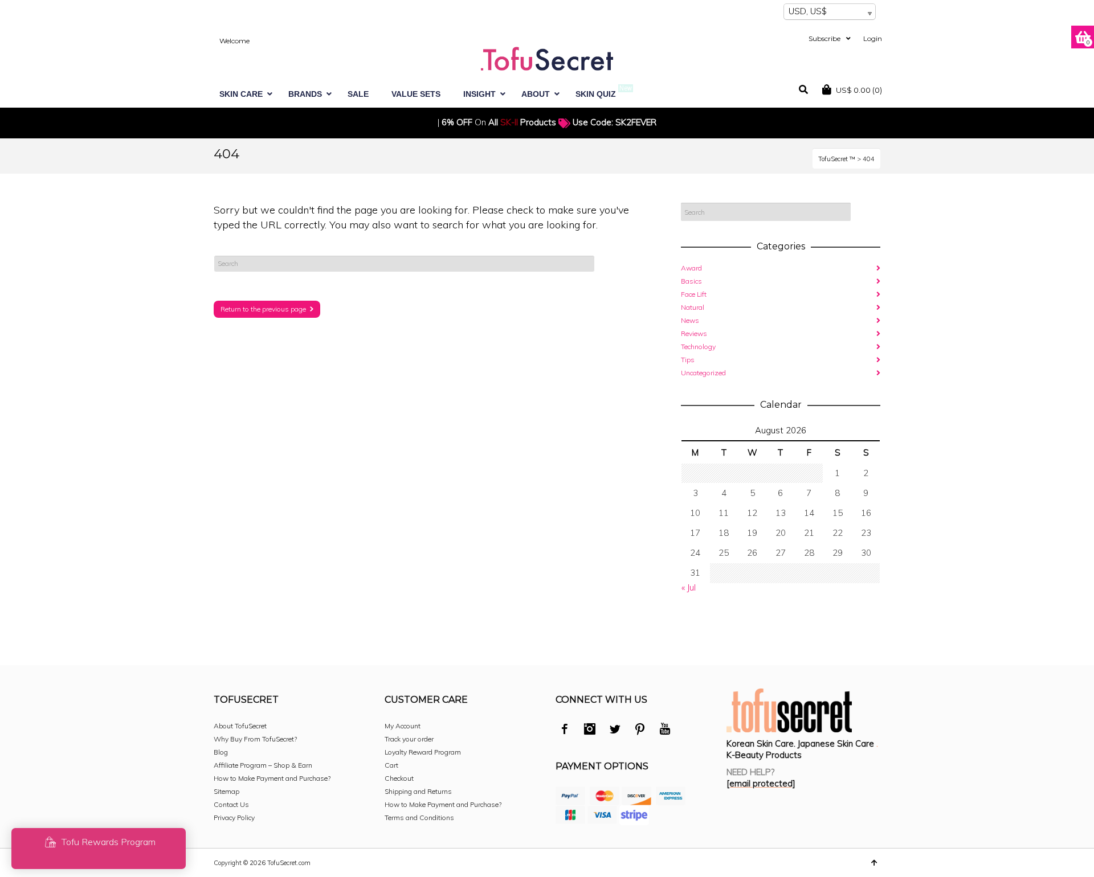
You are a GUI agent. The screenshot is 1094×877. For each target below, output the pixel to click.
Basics (691, 281)
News (690, 320)
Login (872, 38)
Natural (692, 307)
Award (691, 268)
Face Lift (694, 294)
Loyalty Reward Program (423, 752)
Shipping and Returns (418, 791)
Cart (391, 765)
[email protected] (760, 783)
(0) (859, 90)
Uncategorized (703, 372)
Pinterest (640, 730)
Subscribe (824, 38)
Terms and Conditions (419, 817)
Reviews (694, 333)
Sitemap (226, 791)
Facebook (565, 730)
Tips (688, 359)
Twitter (615, 730)
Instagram (590, 730)
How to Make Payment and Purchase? (272, 778)
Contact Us (231, 804)
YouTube (665, 730)
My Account (403, 726)
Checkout (399, 778)
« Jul (688, 587)
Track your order (409, 739)
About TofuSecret (240, 726)
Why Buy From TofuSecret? (255, 739)
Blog (221, 752)
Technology (698, 346)
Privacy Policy (234, 817)
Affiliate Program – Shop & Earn (263, 765)
